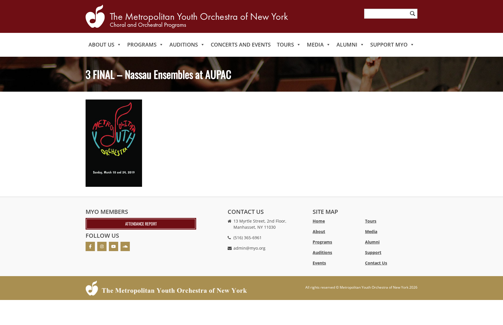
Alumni (346, 44)
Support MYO (389, 44)
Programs (142, 44)
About (319, 231)
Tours (285, 44)
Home (319, 221)
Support (373, 252)
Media (315, 44)
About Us (101, 44)
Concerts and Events (241, 44)
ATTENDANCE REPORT (141, 224)
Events (319, 263)
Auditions (183, 44)
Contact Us (376, 263)
